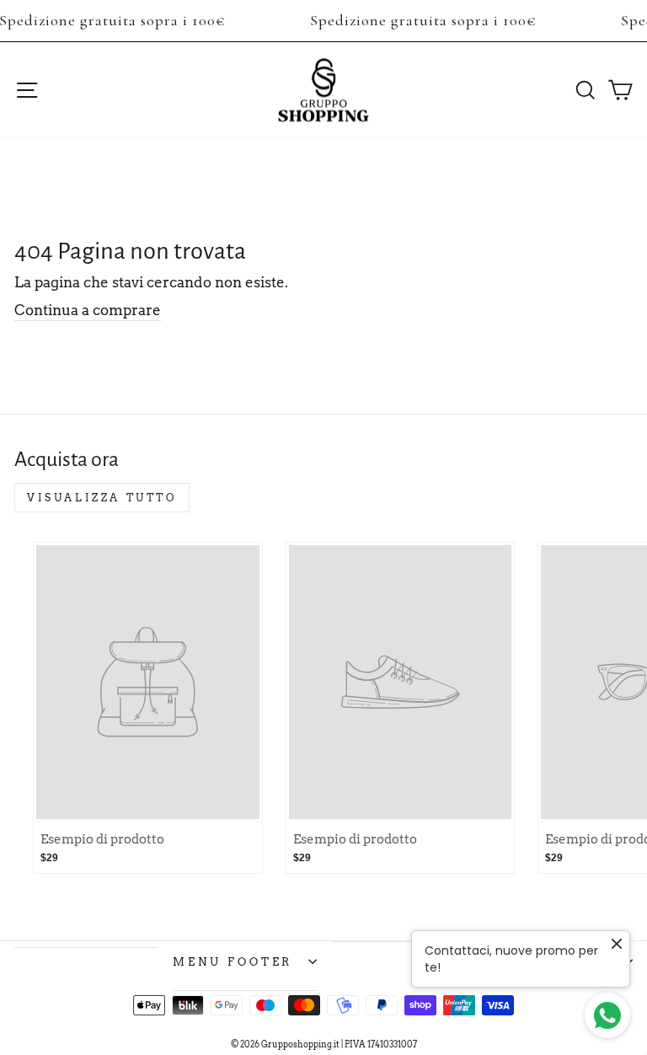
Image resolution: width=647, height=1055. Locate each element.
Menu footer (233, 961)
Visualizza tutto (102, 497)
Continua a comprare (87, 310)
